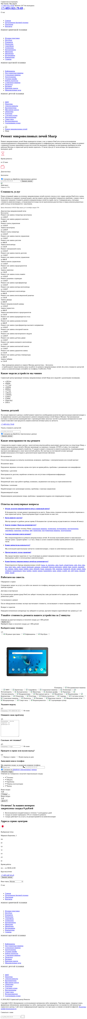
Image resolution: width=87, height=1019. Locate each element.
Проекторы (9, 44)
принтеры (17, 530)
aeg (69, 571)
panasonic (48, 569)
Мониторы (9, 51)
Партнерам (9, 24)
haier (69, 567)
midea (16, 569)
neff (72, 571)
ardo (75, 565)
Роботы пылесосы (11, 81)
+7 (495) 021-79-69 (7, 5)
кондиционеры (72, 528)
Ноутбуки (8, 40)
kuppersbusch (17, 571)
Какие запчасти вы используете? (17, 545)
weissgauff (44, 567)
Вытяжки (8, 86)
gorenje (74, 567)
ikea (6, 567)
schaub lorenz (68, 565)
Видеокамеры (10, 55)
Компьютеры (10, 57)
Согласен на (20, 769)
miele (84, 569)
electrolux (51, 565)
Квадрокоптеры (10, 108)
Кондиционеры (10, 117)
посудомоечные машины (51, 530)
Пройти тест (5, 622)
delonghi (36, 569)
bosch (61, 565)
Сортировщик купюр (12, 123)
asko (56, 565)
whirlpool (8, 571)
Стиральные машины (13, 75)
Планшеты (9, 42)
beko (14, 567)
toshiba (26, 569)
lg (46, 565)
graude (12, 573)
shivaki (73, 569)
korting (29, 571)
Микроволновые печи (13, 90)
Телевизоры (9, 48)
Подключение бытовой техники (16, 22)
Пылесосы (9, 84)
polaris (79, 569)
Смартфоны (9, 46)
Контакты (8, 26)
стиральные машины (39, 528)
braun (42, 569)
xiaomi (34, 571)
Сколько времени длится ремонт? (18, 534)
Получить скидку (7, 771)
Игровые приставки (12, 38)
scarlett (64, 571)
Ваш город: (5, 881)
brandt (24, 567)
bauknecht (66, 569)
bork (10, 567)
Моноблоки (9, 53)
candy (19, 567)
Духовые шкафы (11, 79)
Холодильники (10, 77)
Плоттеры (8, 113)
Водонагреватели (11, 121)
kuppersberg (47, 571)
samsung (37, 567)
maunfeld (81, 567)
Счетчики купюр (11, 115)
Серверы (8, 59)
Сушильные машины (12, 82)
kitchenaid (30, 567)
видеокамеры (62, 528)
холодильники (66, 530)
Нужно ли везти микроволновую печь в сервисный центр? (27, 509)
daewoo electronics (55, 567)
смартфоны (9, 530)
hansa (43, 565)
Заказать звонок (27, 181)
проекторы (37, 530)
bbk (54, 569)
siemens (10, 569)
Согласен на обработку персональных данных (20, 179)
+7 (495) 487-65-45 (7, 875)
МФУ (7, 102)
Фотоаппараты (10, 50)
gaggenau (59, 569)
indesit (65, 567)
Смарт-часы (9, 119)
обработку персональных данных (25, 769)
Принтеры (9, 104)
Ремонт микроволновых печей (16, 129)
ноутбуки (25, 530)
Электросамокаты (11, 106)
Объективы (9, 111)
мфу (31, 530)
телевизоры (52, 528)
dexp (79, 565)
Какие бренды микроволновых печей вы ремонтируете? (26, 561)
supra (54, 571)
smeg (31, 569)
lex (6, 569)
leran (24, 571)
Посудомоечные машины (14, 73)
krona (76, 571)
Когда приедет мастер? (13, 518)
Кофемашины (10, 71)
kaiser (21, 569)
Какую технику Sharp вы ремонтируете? (20, 525)
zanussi (40, 571)
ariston (59, 571)
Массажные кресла (12, 110)
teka (83, 565)
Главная (8, 21)
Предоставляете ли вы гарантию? (18, 552)
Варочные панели (11, 88)
